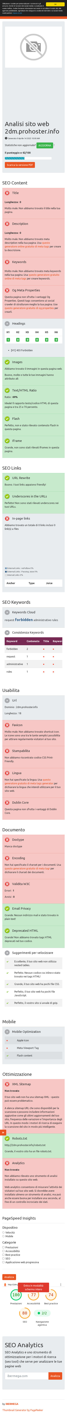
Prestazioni (11, 1247)
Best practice (12, 1254)
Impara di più (17, 13)
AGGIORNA (44, 145)
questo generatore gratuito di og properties (29, 308)
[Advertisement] (33, 94)
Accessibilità (12, 1251)
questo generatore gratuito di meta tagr (27, 868)
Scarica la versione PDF (20, 165)
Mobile (9, 1236)
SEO (7, 1258)
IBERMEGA (12, 1404)
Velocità (10, 1232)
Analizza (9, 1277)
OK (55, 4)
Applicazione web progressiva (22, 1262)
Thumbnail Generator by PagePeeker (22, 1410)
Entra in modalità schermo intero (33, 1287)
